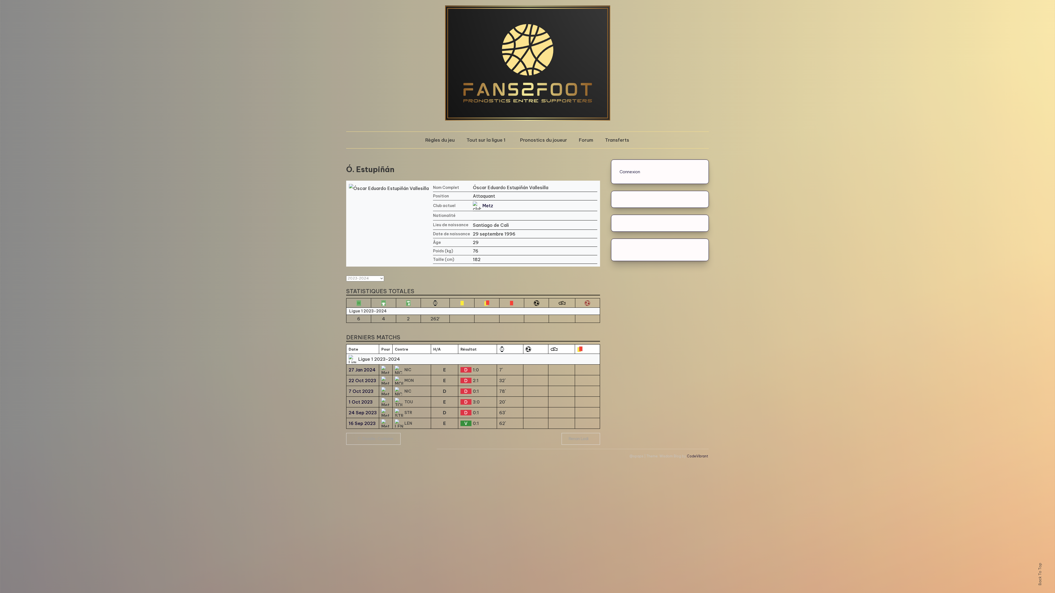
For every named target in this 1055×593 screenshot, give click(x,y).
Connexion (630, 171)
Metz (487, 205)
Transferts (617, 140)
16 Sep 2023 (362, 423)
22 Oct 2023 (362, 380)
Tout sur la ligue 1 (486, 140)
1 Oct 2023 (361, 402)
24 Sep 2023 (363, 412)
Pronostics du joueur (543, 140)
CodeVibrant (697, 456)
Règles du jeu (440, 140)
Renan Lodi (578, 438)
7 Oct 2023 (361, 391)
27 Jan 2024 (362, 370)
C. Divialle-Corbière (375, 438)
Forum (586, 140)
